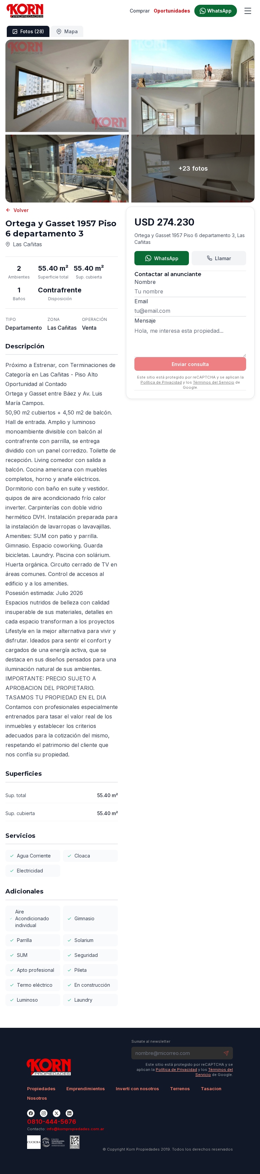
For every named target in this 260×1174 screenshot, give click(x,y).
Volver (21, 210)
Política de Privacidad (161, 382)
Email (141, 301)
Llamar (223, 258)
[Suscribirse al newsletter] (226, 1053)
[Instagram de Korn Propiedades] (43, 1113)
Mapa (71, 31)
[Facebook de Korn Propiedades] (31, 1113)
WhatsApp (166, 258)
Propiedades (41, 1088)
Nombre (145, 281)
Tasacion (211, 1088)
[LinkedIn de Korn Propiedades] (69, 1113)
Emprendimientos (85, 1088)
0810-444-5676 (51, 1121)
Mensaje (145, 320)
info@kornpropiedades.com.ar (75, 1129)
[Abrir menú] (248, 11)
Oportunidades (172, 11)
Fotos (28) (32, 31)
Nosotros (37, 1098)
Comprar (140, 11)
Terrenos (180, 1088)
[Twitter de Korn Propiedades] (56, 1113)
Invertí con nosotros (137, 1088)
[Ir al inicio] (24, 10)
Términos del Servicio (213, 382)
